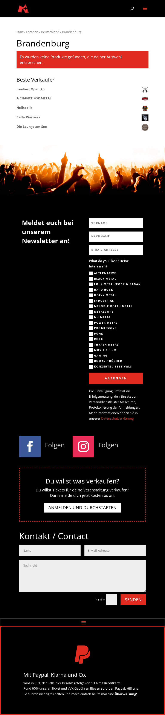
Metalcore (104, 311)
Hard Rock (103, 290)
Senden (133, 599)
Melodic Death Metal (113, 306)
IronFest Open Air (31, 89)
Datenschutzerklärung (117, 418)
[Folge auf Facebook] (30, 446)
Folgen (55, 444)
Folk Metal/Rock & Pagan (117, 284)
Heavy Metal (105, 295)
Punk (98, 333)
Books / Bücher (108, 361)
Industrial (104, 301)
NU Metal (102, 317)
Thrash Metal (106, 344)
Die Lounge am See (32, 126)
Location (32, 32)
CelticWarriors (28, 117)
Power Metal (106, 322)
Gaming (101, 355)
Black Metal (105, 279)
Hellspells (24, 107)
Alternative (105, 273)
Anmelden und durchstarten (82, 507)
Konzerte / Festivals (113, 366)
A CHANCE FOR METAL (34, 98)
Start (20, 32)
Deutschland (50, 32)
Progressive (105, 328)
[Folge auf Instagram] (83, 446)
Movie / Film (105, 350)
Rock (98, 339)
